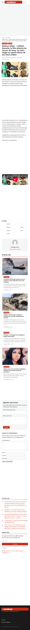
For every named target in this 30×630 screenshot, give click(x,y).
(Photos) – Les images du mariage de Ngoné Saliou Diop (14, 335)
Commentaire (6, 440)
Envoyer (6, 427)
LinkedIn (21, 227)
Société (10, 43)
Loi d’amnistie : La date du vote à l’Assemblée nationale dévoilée (16, 521)
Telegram (8, 230)
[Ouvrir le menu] (2, 2)
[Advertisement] (15, 20)
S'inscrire (15, 544)
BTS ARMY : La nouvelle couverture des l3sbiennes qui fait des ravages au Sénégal (15, 510)
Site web (4, 458)
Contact (3, 620)
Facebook (8, 224)
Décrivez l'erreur (7, 416)
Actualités (5, 43)
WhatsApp (8, 227)
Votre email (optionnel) (9, 410)
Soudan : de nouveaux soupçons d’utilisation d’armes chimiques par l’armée (14, 316)
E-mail (4, 455)
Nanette (16, 120)
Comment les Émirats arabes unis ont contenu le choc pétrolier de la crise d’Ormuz (14, 280)
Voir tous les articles (15, 249)
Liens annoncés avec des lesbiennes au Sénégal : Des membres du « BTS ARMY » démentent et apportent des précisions (15, 526)
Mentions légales (5, 622)
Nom (3, 452)
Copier (21, 230)
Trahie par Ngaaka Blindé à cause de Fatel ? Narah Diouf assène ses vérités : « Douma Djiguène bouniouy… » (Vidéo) (15, 516)
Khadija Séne (13, 57)
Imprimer (8, 233)
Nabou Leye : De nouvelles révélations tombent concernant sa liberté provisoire (15, 370)
